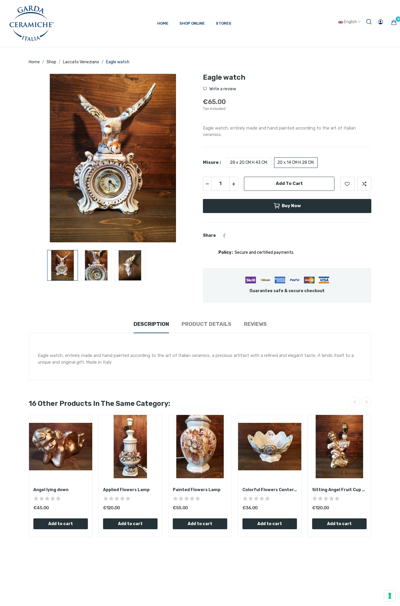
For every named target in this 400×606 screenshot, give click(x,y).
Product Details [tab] (206, 324)
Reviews (255, 324)
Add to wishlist (347, 184)
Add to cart (289, 183)
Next (183, 159)
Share (224, 235)
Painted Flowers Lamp (196, 489)
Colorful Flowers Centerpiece (269, 489)
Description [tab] (151, 324)
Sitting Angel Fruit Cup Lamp (339, 489)
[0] (394, 22)
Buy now (291, 205)
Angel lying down (51, 489)
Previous (42, 159)
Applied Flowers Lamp (126, 489)
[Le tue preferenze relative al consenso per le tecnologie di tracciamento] (389, 595)
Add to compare (364, 184)
